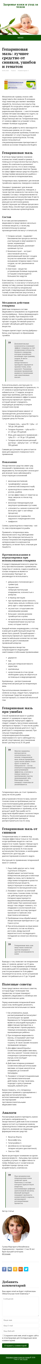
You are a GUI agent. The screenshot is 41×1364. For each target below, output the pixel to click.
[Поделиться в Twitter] (26, 1269)
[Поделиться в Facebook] (4, 1269)
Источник (6, 1254)
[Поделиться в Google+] (20, 1269)
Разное (13, 71)
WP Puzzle (24, 1359)
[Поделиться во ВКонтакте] (10, 1269)
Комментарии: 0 (23, 71)
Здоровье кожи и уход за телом (20, 5)
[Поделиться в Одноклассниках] (15, 1269)
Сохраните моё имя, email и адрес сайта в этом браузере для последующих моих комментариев (20, 1338)
